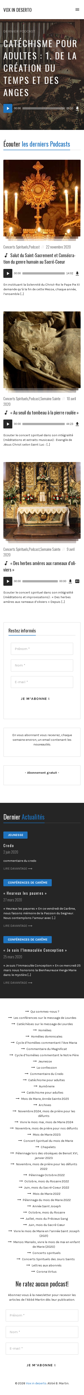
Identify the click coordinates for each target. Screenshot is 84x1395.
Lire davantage (15, 868)
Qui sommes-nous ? (44, 1011)
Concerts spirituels (46, 1253)
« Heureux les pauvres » (25, 893)
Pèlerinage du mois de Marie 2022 (47, 1200)
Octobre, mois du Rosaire (46, 1212)
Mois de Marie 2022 (46, 1194)
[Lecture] (7, 108)
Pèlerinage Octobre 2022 (47, 1175)
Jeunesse (15, 835)
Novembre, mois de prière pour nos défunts (46, 1128)
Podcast (34, 247)
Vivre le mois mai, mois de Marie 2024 (46, 1122)
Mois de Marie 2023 (47, 1135)
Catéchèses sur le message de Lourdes (45, 1024)
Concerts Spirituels (15, 247)
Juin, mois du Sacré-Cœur (46, 1225)
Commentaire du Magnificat (46, 1049)
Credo (8, 845)
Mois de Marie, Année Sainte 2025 (45, 1099)
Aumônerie (46, 1086)
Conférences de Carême (27, 882)
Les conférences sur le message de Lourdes (44, 1018)
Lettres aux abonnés (47, 1265)
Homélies (45, 1030)
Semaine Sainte (50, 398)
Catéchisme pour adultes (46, 1080)
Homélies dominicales (46, 1036)
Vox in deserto (17, 9)
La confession (47, 1068)
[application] (42, 108)
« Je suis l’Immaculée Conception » (35, 950)
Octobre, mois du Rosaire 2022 (46, 1181)
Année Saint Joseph (46, 1206)
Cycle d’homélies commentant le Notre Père (47, 1055)
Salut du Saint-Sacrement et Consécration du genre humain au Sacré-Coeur (39, 258)
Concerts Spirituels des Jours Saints (48, 1259)
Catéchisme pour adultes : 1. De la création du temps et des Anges (40, 68)
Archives (45, 1105)
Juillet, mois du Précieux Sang (47, 1219)
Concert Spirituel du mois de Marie (48, 1141)
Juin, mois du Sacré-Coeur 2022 (46, 1187)
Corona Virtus (47, 1272)
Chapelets (48, 1147)
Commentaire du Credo (46, 1074)
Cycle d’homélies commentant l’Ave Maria (46, 1043)
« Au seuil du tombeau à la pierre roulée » (44, 412)
